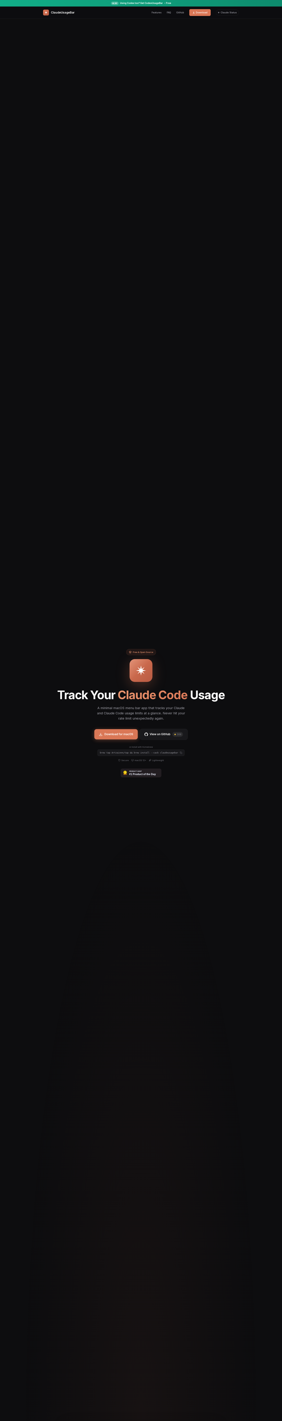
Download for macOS (118, 734)
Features (157, 12)
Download (201, 12)
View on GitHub (165, 734)
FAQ (169, 12)
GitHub (180, 12)
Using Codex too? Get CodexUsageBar (141, 3)
